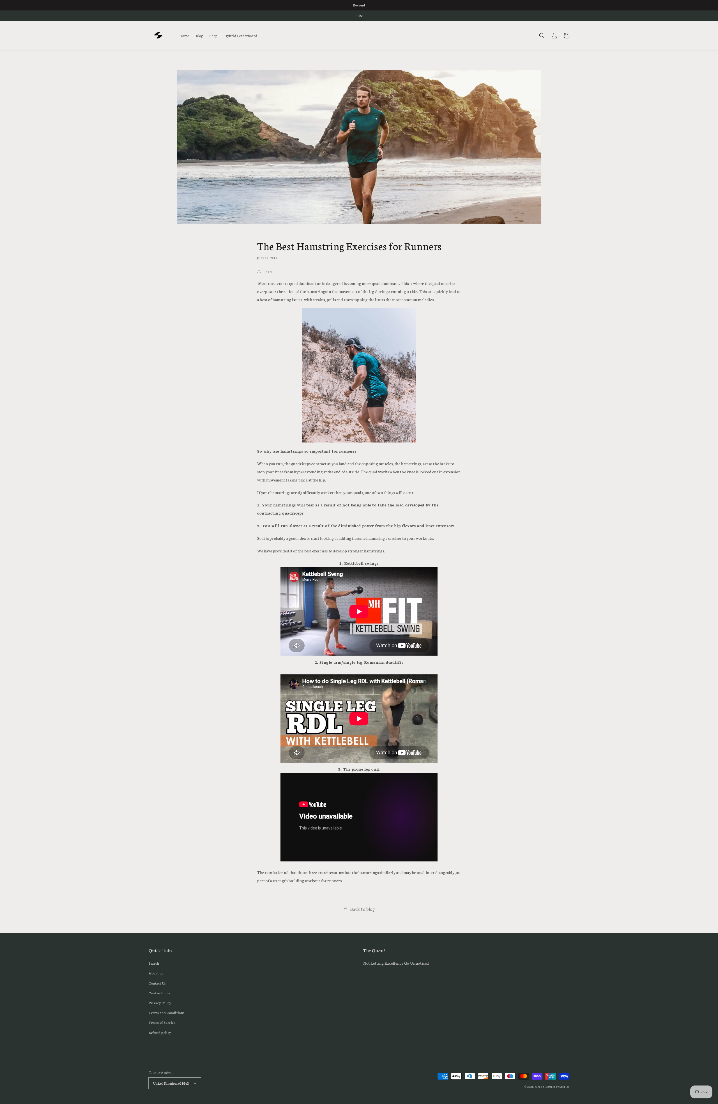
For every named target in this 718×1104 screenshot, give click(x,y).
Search (154, 963)
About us (156, 973)
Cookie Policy (159, 992)
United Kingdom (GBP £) (171, 1083)
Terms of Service (162, 1022)
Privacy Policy (160, 1002)
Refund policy (160, 1032)
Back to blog (362, 908)
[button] (542, 35)
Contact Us (157, 983)
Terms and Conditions (167, 1012)
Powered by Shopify (557, 1086)
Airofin (540, 1086)
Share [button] (268, 271)
